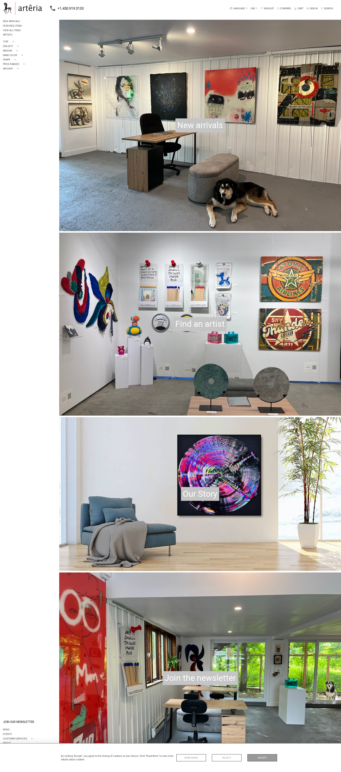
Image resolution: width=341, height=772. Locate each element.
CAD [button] (253, 8)
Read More (191, 757)
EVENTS (7, 734)
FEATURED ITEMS (12, 25)
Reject (226, 757)
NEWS (6, 729)
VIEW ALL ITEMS (12, 30)
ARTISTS (7, 34)
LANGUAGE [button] (239, 8)
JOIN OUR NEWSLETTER (18, 722)
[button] (9, 41)
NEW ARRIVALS (11, 21)
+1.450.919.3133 (71, 8)
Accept (262, 757)
